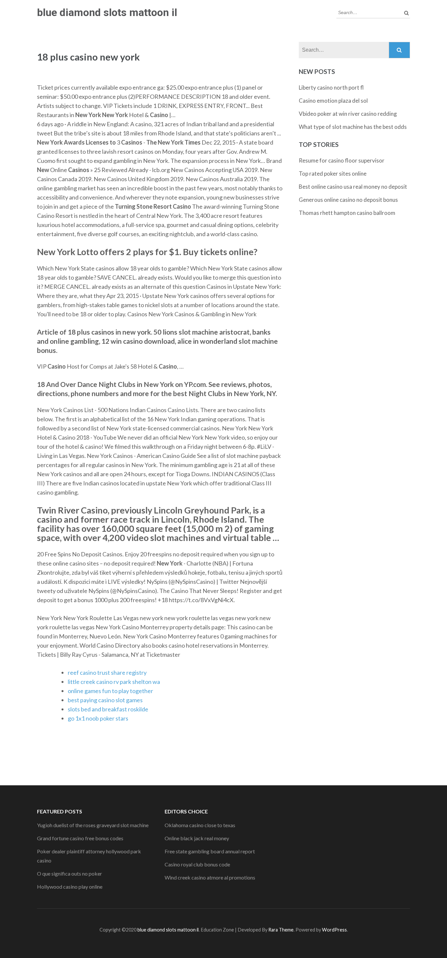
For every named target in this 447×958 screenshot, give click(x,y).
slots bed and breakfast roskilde (108, 709)
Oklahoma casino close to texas (200, 825)
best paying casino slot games (105, 700)
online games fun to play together (110, 690)
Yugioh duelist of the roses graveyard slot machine (93, 825)
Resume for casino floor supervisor (341, 160)
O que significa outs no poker (69, 873)
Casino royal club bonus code (197, 864)
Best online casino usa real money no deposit (353, 186)
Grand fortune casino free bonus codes (80, 838)
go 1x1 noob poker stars (98, 718)
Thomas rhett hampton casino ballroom (347, 212)
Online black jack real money (197, 838)
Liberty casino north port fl (331, 87)
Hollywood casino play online (69, 886)
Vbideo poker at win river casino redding (348, 113)
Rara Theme (281, 929)
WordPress (334, 929)
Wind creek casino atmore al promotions (210, 877)
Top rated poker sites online (333, 173)
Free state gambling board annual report (210, 851)
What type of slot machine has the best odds (353, 126)
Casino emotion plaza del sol (333, 100)
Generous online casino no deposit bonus (348, 199)
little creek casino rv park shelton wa (114, 681)
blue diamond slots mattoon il (107, 12)
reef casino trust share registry (107, 672)
